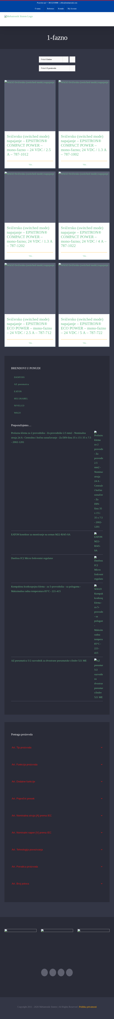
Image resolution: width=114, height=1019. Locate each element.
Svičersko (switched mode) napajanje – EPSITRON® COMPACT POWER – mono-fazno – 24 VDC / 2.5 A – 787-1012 (29, 145)
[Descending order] (72, 59)
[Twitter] (44, 972)
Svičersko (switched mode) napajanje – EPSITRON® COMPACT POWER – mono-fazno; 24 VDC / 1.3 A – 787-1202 (29, 237)
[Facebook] (52, 972)
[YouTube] (61, 972)
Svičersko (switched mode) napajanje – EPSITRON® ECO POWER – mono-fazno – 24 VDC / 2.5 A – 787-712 (29, 326)
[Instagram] (69, 972)
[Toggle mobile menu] (108, 21)
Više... (31, 165)
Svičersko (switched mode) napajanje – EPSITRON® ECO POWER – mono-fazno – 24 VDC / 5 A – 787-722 (83, 326)
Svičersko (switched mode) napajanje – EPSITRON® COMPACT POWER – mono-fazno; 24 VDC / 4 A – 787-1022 (83, 237)
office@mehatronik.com (68, 3)
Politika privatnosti (88, 1007)
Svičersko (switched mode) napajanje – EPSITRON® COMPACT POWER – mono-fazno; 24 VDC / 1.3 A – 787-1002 (83, 145)
